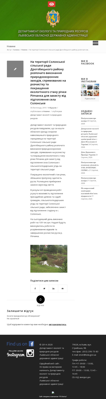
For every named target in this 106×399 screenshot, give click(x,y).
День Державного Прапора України (88, 153)
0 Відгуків (52, 108)
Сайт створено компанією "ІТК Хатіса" (53, 396)
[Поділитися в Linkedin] (53, 288)
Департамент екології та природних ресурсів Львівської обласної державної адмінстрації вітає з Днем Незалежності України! (90, 136)
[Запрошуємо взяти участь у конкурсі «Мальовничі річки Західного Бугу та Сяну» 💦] (96, 93)
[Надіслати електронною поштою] (62, 288)
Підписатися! (90, 98)
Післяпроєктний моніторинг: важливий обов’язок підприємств (89, 192)
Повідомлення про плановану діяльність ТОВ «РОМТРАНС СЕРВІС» (90, 166)
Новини (11, 46)
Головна (16, 50)
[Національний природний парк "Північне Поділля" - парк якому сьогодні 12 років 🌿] (96, 86)
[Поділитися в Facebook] (35, 288)
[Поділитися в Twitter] (44, 288)
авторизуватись (57, 324)
